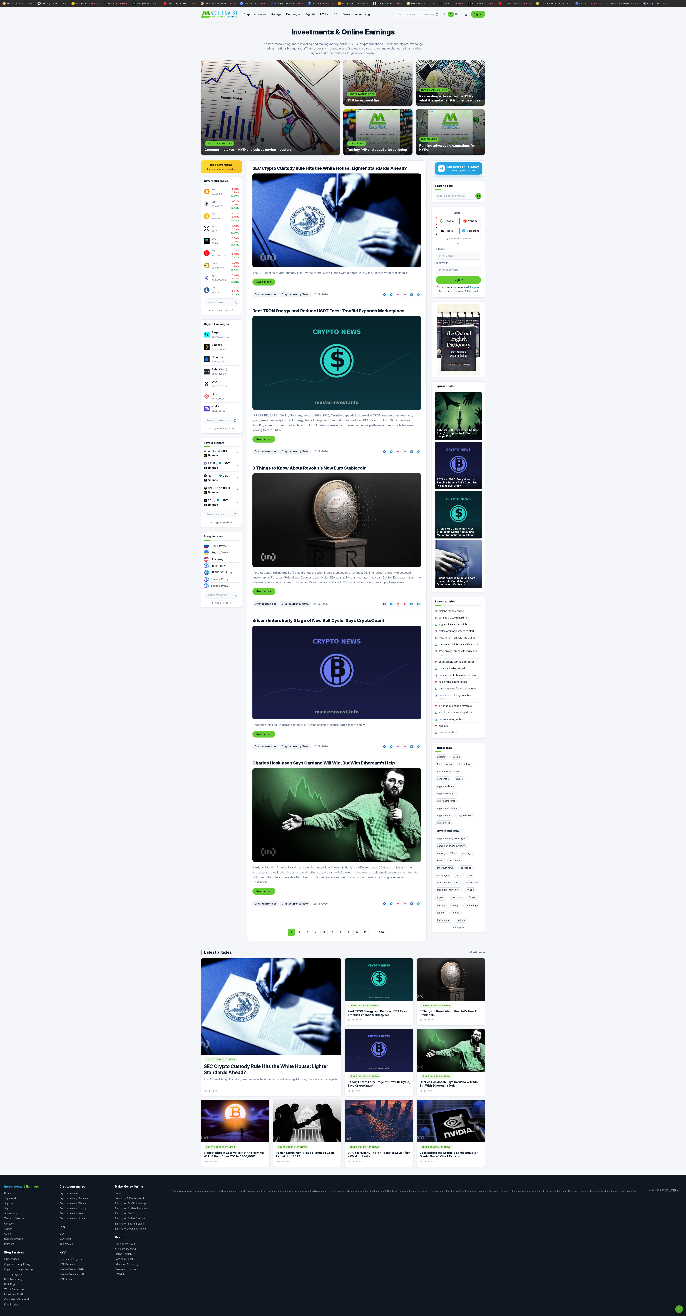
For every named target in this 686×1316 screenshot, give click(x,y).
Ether (440, 860)
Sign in (478, 14)
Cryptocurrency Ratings (17, 1264)
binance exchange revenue (455, 705)
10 (365, 932)
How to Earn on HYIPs (71, 1269)
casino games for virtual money (457, 688)
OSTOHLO (672, 1189)
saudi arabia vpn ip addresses (456, 661)
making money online (451, 610)
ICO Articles (66, 1244)
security (441, 905)
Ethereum (455, 860)
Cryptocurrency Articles (73, 1218)
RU (445, 14)
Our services (11, 1259)
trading (455, 912)
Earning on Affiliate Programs (131, 1208)
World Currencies (14, 1289)
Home (7, 1193)
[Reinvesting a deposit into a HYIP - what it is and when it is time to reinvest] (450, 83)
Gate (215, 394)
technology (472, 905)
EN (451, 14)
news (440, 897)
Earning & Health (124, 1259)
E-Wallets (120, 1274)
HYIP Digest (10, 1284)
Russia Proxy (218, 545)
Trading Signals (13, 1274)
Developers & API (125, 1244)
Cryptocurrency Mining (72, 1208)
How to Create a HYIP (71, 1274)
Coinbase (218, 357)
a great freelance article (453, 624)
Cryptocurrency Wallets (72, 1203)
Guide (7, 1233)
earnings (466, 853)
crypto (459, 779)
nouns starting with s (451, 719)
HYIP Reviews (67, 1264)
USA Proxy (217, 559)
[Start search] (478, 196)
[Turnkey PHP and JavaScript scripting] (377, 132)
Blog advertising (221, 166)
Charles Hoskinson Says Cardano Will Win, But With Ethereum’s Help (323, 763)
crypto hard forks (446, 800)
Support (8, 1228)
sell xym (443, 725)
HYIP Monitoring (13, 1279)
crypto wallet (464, 815)
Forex (346, 14)
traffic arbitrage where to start (456, 630)
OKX (215, 381)
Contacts (9, 1223)
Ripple (472, 897)
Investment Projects (70, 1259)
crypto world (443, 822)
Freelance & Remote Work (130, 1198)
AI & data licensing (125, 1249)
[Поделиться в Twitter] (391, 294)
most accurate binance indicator (458, 675)
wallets (461, 920)
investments (472, 882)
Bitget (216, 332)
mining (470, 889)
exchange (466, 867)
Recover (472, 291)
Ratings (276, 14)
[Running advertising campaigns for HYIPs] (450, 132)
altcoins (441, 757)
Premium (9, 1243)
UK (457, 14)
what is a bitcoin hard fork (454, 617)
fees (458, 875)
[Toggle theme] (465, 14)
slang (456, 905)
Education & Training (126, 1264)
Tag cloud (10, 1198)
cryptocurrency (448, 831)
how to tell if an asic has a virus (457, 637)
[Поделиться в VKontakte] (411, 294)
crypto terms (444, 815)
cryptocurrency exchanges (451, 838)
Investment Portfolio (15, 1294)
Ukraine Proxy (219, 552)
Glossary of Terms (125, 1269)
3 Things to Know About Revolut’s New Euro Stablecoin (309, 468)
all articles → (477, 952)
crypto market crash (447, 808)
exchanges (443, 875)
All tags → (458, 927)
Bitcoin (456, 757)
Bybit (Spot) (219, 369)
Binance (217, 344)
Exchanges (293, 14)
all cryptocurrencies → (221, 310)
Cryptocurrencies (254, 14)
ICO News (65, 1238)
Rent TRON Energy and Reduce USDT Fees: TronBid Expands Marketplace (328, 310)
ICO (335, 14)
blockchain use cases (448, 771)
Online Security (123, 1254)
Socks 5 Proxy (219, 585)
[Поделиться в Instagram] (398, 294)
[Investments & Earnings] (219, 14)
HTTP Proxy (218, 565)
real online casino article (453, 681)
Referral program (14, 1238)
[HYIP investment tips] (377, 83)
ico (470, 875)
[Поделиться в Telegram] (418, 294)
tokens (440, 912)
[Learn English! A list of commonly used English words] (458, 339)
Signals (310, 14)
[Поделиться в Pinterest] (404, 294)
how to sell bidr (448, 732)
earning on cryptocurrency (451, 846)
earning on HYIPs (446, 853)
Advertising (362, 14)
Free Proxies (11, 1304)
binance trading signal (452, 668)
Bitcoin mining (444, 764)
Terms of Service (14, 1218)
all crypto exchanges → (221, 428)
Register (475, 287)
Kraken (216, 406)
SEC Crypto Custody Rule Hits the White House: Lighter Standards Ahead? (329, 168)
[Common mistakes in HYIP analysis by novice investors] (270, 107)
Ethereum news (445, 867)
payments (456, 897)
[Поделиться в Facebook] (384, 294)
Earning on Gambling (126, 1213)
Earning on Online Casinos (130, 1218)
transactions (443, 920)
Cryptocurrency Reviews (73, 1198)
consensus (443, 779)
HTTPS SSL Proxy (221, 572)
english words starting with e (455, 712)
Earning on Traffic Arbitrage (130, 1203)
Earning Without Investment (130, 1228)
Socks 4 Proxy (219, 579)
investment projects (447, 882)
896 (381, 932)
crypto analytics (445, 786)
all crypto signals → (221, 522)
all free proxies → (221, 603)
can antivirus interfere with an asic (459, 644)
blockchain (465, 764)
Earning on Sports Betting (129, 1223)
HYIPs (324, 14)
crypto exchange (446, 793)
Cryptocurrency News (295, 294)
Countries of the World (17, 1299)
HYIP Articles (66, 1279)
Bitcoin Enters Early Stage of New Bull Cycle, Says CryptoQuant (318, 620)
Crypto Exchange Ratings (18, 1269)
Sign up (8, 1203)
